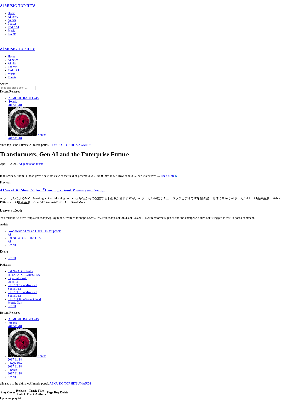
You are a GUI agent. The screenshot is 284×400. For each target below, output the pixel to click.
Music (11, 30)
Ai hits (12, 20)
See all (12, 245)
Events (12, 34)
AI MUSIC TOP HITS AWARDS (70, 144)
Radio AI (13, 27)
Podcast (12, 23)
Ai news (13, 16)
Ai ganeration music (31, 163)
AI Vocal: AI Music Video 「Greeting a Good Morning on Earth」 (52, 190)
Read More (167, 175)
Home (11, 13)
